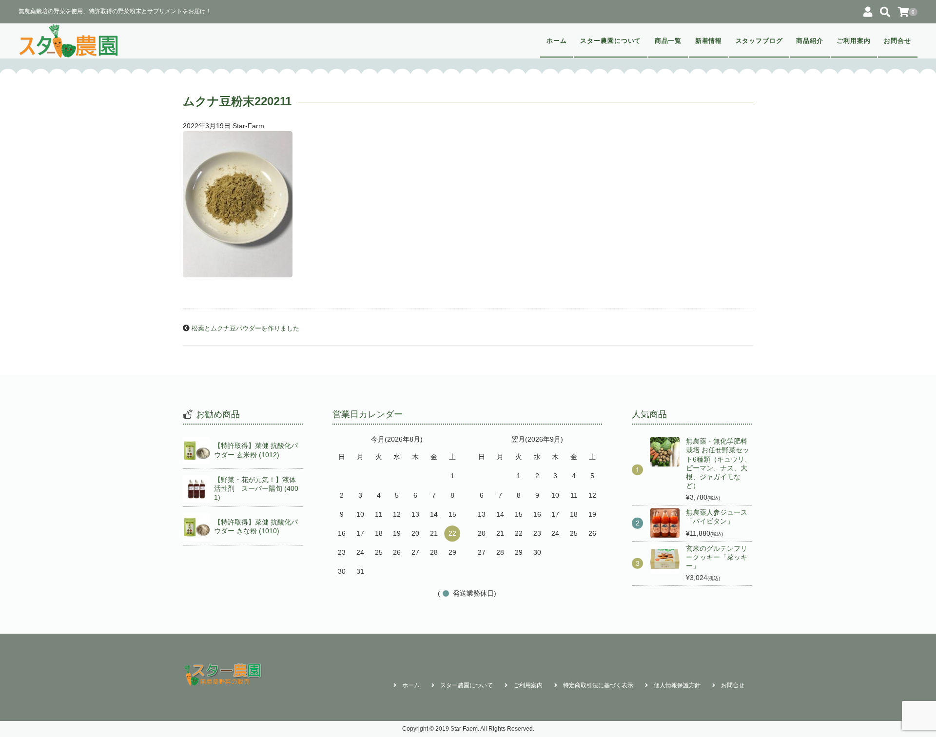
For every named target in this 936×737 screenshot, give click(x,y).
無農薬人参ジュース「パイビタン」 (716, 516)
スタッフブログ (759, 41)
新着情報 (708, 41)
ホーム (556, 41)
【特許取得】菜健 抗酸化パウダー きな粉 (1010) (256, 526)
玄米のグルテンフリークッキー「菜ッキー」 (716, 557)
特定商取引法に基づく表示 (598, 685)
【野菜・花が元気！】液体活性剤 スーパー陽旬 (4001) (256, 488)
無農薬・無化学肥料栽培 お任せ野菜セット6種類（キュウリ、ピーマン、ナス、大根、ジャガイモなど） (718, 463)
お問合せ (897, 41)
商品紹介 (809, 41)
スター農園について (611, 41)
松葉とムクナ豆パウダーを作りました (245, 328)
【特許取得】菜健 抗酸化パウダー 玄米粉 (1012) (256, 450)
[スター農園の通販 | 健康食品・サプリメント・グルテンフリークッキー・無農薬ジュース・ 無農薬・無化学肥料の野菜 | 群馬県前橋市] (69, 41)
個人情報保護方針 (677, 685)
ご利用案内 (854, 41)
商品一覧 (668, 41)
